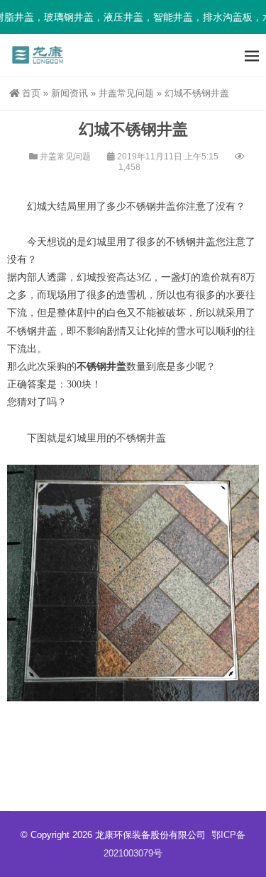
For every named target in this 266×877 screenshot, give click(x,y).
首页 (31, 93)
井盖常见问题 (126, 93)
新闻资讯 (69, 93)
